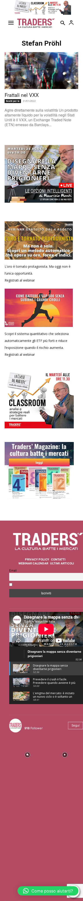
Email (13, 570)
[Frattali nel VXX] (41, 70)
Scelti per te (13, 101)
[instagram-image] (27, 754)
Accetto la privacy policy (32, 585)
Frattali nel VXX (22, 94)
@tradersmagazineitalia (44, 722)
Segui (75, 725)
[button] (48, 890)
